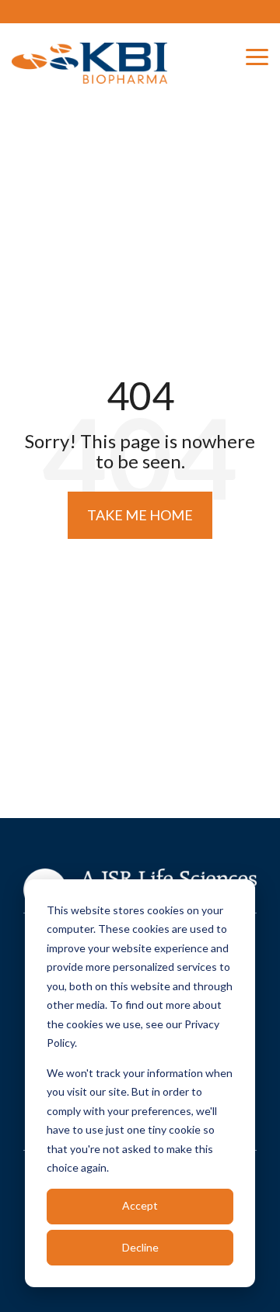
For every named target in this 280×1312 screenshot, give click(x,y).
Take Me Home (140, 514)
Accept (140, 1205)
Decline (140, 1247)
